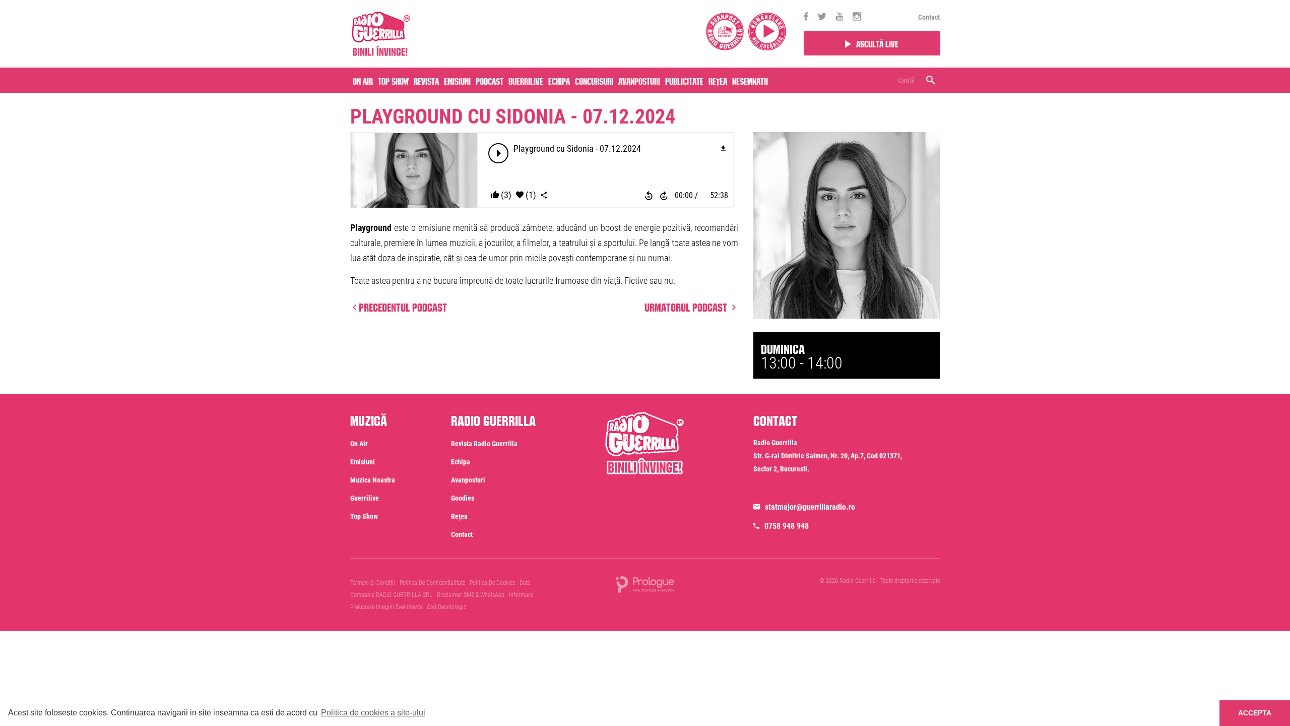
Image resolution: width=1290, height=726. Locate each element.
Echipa (559, 80)
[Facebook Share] (544, 195)
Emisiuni (457, 80)
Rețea (717, 80)
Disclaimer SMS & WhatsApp (470, 594)
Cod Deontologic (446, 607)
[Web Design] (645, 584)
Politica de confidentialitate (432, 582)
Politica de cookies (492, 582)
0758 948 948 (786, 526)
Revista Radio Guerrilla (484, 444)
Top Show (393, 80)
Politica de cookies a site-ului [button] (373, 712)
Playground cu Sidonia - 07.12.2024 (512, 117)
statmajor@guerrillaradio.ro (810, 507)
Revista (426, 80)
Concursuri (594, 80)
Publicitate (684, 80)
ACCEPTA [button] (1254, 713)
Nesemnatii (750, 80)
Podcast (489, 80)
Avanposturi (639, 80)
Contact (929, 17)
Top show (364, 516)
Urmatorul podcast (687, 306)
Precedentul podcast (403, 306)
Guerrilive (525, 80)
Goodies (462, 498)
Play (499, 153)
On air (363, 80)
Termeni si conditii (372, 582)
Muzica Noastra (372, 480)
